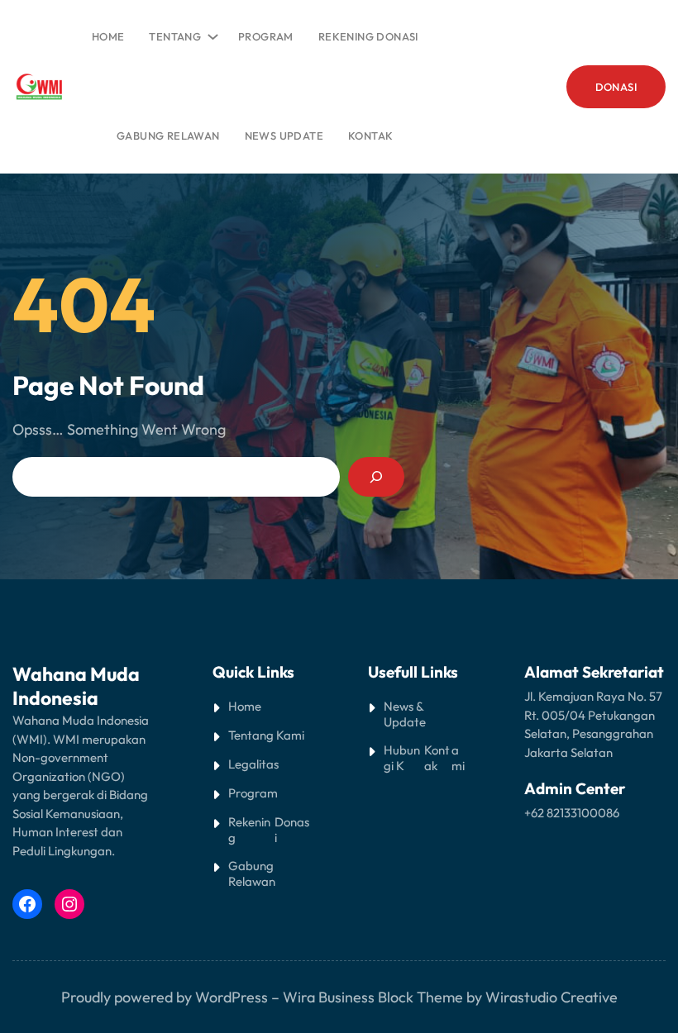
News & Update (405, 714)
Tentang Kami (266, 735)
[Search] (376, 477)
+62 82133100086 (571, 813)
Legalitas (253, 764)
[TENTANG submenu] (210, 33)
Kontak (437, 758)
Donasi (292, 829)
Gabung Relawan (251, 873)
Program (253, 793)
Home (108, 36)
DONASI (616, 86)
